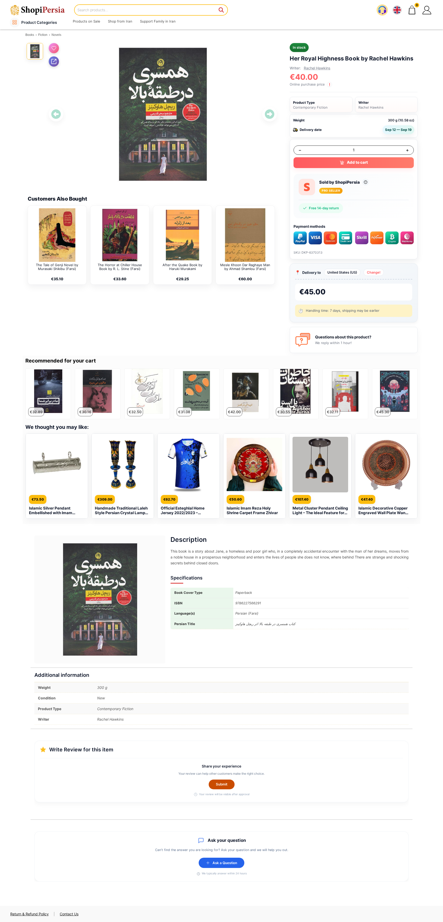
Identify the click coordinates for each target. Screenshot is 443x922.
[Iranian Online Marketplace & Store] (41, 10)
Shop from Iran (120, 21)
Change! (373, 272)
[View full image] (163, 114)
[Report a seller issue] (365, 182)
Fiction (42, 35)
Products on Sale (86, 21)
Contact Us (69, 914)
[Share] (54, 61)
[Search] (221, 10)
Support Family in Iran (158, 21)
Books (29, 35)
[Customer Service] (382, 10)
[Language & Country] (397, 10)
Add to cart (357, 162)
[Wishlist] (54, 48)
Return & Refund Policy (29, 914)
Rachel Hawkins (317, 68)
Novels (56, 35)
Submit (221, 784)
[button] (426, 10)
